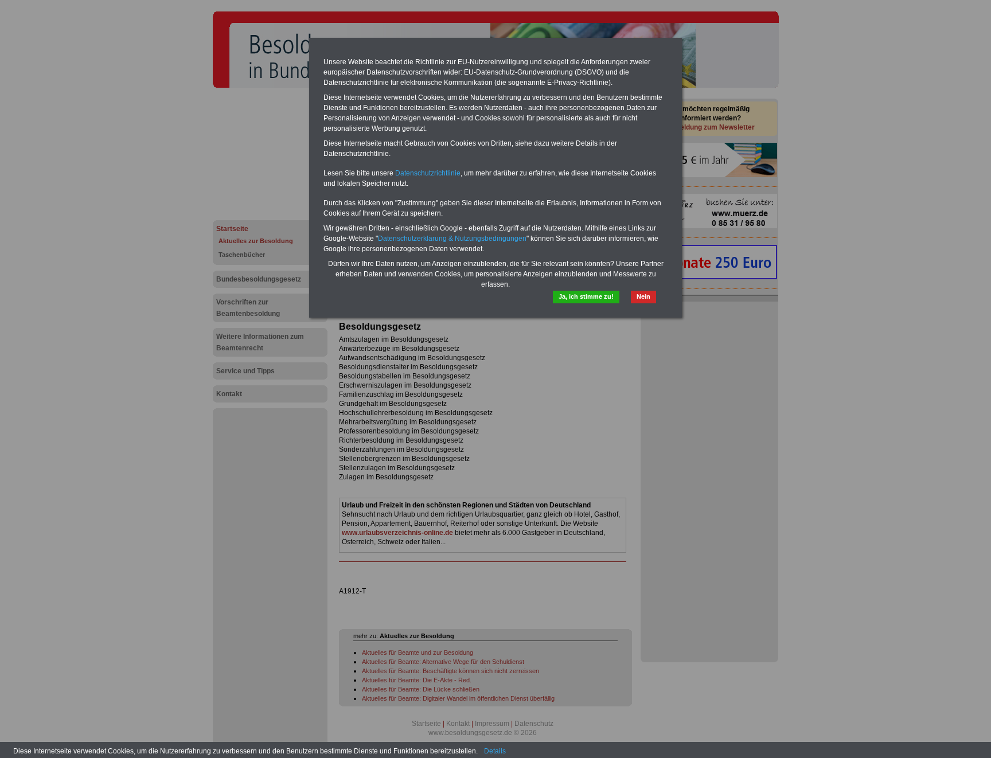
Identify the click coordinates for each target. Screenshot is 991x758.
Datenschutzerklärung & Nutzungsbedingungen (452, 239)
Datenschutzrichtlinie (428, 173)
